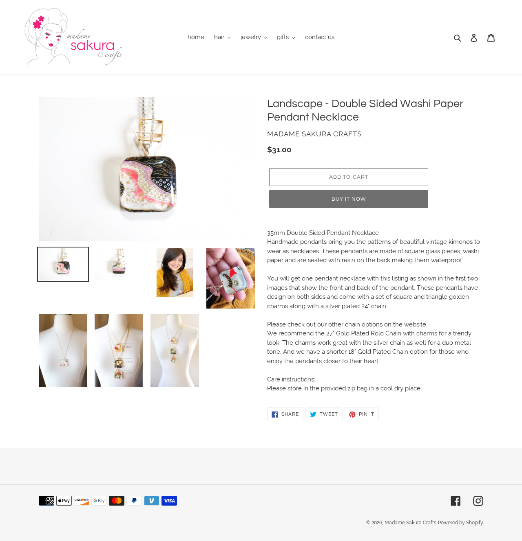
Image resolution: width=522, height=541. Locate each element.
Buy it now (349, 199)
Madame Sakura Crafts (410, 523)
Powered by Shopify (460, 523)
